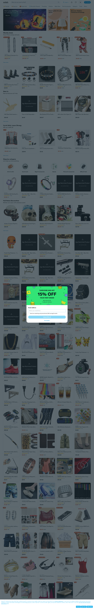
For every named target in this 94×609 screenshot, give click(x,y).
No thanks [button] (47, 320)
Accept (78, 606)
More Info (90, 606)
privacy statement (59, 601)
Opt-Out (84, 606)
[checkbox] (28, 313)
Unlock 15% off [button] (47, 317)
